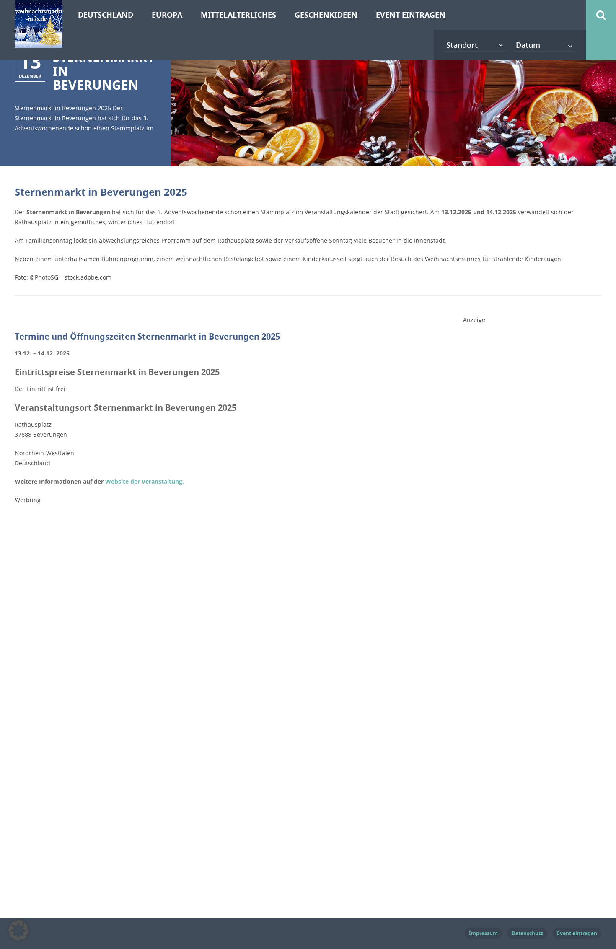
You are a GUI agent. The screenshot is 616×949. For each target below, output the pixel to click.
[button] (18, 930)
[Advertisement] (526, 460)
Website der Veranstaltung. (144, 481)
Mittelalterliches (238, 15)
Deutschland (105, 15)
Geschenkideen (326, 15)
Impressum (483, 933)
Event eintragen (410, 15)
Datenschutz (527, 933)
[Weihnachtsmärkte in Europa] (38, 43)
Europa (167, 15)
